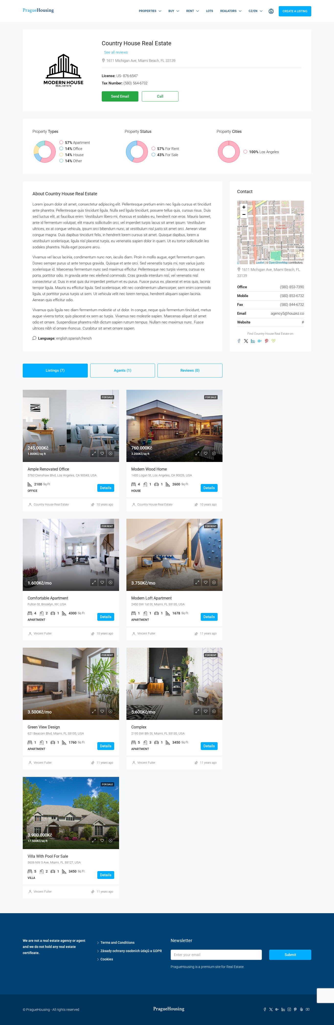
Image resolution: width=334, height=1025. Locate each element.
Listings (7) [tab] (55, 370)
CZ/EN (253, 11)
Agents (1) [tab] (122, 370)
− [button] (243, 214)
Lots (209, 11)
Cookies (106, 959)
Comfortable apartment (48, 598)
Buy (171, 11)
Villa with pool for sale (48, 856)
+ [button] (243, 207)
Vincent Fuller (43, 633)
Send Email (120, 96)
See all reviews (116, 52)
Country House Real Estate (51, 504)
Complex (138, 727)
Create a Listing (295, 11)
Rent (190, 11)
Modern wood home (149, 469)
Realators (228, 11)
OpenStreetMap (278, 262)
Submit (290, 955)
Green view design (44, 727)
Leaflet (260, 262)
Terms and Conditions (117, 942)
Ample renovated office (48, 469)
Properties (147, 11)
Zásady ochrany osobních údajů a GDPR (131, 951)
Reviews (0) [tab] (190, 370)
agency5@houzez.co (287, 313)
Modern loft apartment (151, 598)
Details (105, 488)
